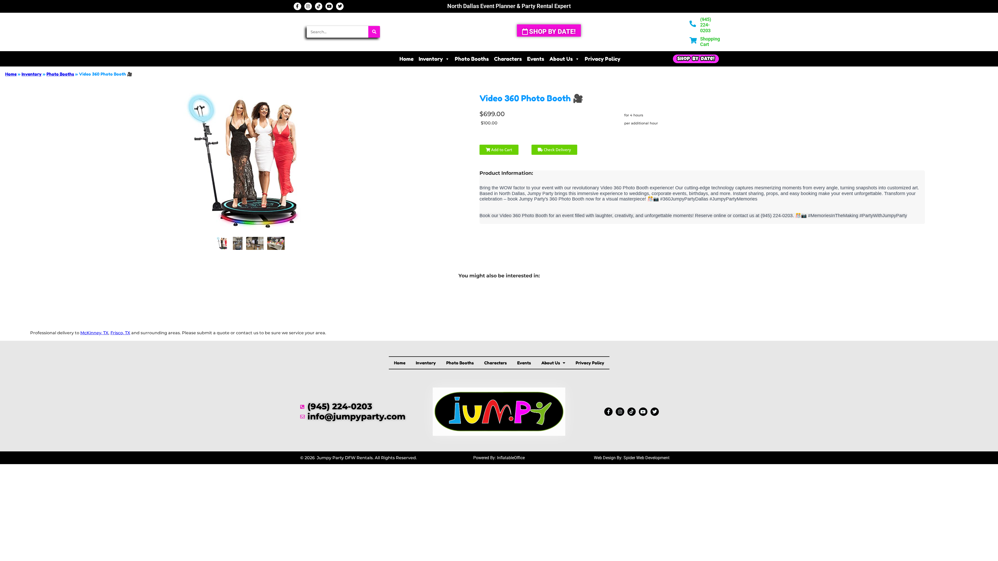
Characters (508, 59)
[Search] (374, 32)
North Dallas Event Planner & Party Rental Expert (509, 6)
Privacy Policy (602, 59)
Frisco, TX (120, 332)
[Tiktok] (319, 6)
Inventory (431, 59)
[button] (696, 59)
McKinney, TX (94, 332)
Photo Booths (472, 59)
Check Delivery (557, 149)
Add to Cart (501, 149)
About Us (561, 59)
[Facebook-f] (297, 6)
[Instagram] (308, 6)
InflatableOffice (511, 457)
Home (406, 59)
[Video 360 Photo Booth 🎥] (222, 243)
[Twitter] (340, 6)
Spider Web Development (646, 457)
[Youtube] (329, 6)
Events (535, 59)
